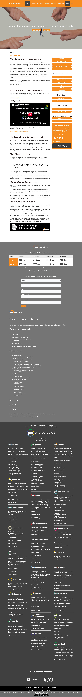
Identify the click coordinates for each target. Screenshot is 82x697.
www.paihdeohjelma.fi (35, 485)
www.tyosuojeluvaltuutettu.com (37, 483)
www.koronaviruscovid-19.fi (36, 588)
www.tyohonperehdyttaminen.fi (60, 485)
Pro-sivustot (47, 3)
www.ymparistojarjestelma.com (60, 514)
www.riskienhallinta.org (13, 517)
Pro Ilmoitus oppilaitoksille (61, 66)
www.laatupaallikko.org (58, 520)
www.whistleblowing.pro (13, 541)
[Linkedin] (14, 55)
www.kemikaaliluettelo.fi (36, 465)
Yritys (22, 289)
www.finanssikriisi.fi (35, 587)
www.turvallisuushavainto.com (60, 468)
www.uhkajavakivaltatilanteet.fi (60, 476)
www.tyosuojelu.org (35, 473)
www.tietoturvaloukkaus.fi (13, 468)
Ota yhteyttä (46, 30)
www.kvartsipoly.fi (34, 489)
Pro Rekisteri (33, 637)
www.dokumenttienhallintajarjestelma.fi (62, 585)
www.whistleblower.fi (12, 543)
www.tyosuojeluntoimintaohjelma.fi (38, 470)
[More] (19, 55)
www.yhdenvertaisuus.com (59, 483)
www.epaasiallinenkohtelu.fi (59, 480)
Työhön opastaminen (61, 120)
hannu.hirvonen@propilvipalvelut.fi (49, 426)
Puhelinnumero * (24, 300)
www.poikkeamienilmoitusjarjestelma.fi (30, 416)
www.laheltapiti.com (58, 470)
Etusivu (27, 3)
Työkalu (67, 3)
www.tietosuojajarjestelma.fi (14, 458)
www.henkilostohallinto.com (14, 499)
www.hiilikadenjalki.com (36, 562)
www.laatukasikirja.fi (58, 522)
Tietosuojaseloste (45, 695)
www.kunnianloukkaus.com (59, 474)
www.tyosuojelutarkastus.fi (36, 471)
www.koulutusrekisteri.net (36, 480)
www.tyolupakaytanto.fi (36, 534)
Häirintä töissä (62, 77)
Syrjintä (61, 85)
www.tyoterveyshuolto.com (36, 467)
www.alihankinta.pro (12, 574)
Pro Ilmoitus (33, 3)
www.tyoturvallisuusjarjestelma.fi (38, 458)
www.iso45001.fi (57, 516)
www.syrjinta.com (57, 477)
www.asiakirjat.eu (57, 579)
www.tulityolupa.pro (35, 517)
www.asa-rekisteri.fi (35, 488)
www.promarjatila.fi (58, 562)
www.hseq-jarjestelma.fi (13, 568)
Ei (39, 695)
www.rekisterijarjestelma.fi (36, 649)
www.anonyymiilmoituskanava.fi (14, 540)
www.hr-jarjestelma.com (13, 492)
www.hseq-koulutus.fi (35, 610)
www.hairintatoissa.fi (58, 465)
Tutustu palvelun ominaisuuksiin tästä (62, 146)
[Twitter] (12, 55)
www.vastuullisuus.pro (12, 546)
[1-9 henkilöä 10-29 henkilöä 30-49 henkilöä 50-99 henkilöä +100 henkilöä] (41, 280)
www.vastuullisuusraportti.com (14, 544)
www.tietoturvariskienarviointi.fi (14, 474)
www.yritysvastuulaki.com (59, 637)
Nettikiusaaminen (61, 63)
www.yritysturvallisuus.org (59, 610)
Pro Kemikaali (56, 647)
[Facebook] (11, 55)
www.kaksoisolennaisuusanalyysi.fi (61, 635)
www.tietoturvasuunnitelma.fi (14, 615)
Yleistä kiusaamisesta (61, 61)
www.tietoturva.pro (12, 464)
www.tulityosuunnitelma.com (37, 518)
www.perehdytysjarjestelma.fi (14, 589)
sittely (28, 131)
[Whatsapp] (16, 55)
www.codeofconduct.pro (13, 547)
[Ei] (80, 694)
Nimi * (22, 283)
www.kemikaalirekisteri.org (59, 659)
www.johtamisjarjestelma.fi (41, 440)
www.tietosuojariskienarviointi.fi (14, 473)
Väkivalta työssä (61, 98)
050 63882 (40, 426)
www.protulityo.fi (34, 511)
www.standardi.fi (57, 511)
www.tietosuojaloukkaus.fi (13, 467)
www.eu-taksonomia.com (59, 638)
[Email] (17, 55)
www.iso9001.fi (57, 513)
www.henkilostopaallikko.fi (13, 500)
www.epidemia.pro (35, 584)
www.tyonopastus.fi (35, 479)
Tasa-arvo (62, 87)
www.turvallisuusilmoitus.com (37, 482)
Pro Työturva (40, 3)
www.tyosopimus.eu (12, 498)
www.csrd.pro (56, 631)
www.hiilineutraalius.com (36, 555)
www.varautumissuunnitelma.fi (37, 582)
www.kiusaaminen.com (58, 471)
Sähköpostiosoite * (25, 294)
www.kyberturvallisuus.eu (13, 612)
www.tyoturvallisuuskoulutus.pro (37, 609)
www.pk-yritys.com (58, 588)
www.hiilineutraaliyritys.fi (36, 560)
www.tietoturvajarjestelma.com (60, 517)
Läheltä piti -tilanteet (61, 111)
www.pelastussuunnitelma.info (37, 464)
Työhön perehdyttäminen (61, 118)
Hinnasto (62, 69)
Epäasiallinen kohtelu (61, 82)
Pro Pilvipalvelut (61, 3)
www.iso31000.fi (57, 519)
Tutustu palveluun (36, 30)
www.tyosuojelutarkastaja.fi (36, 474)
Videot (72, 3)
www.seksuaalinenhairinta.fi (59, 467)
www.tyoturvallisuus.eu (35, 486)
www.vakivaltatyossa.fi (58, 479)
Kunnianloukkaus (14, 3)
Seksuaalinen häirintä (61, 79)
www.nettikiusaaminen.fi (59, 473)
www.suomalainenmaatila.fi (14, 635)
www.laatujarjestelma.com (59, 510)
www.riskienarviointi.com (36, 468)
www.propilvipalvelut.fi (41, 438)
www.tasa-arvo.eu (57, 482)
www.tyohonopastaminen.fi (59, 486)
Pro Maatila (10, 625)
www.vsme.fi (56, 634)
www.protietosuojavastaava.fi (14, 470)
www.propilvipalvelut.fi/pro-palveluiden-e (18, 131)
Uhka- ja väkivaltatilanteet (61, 100)
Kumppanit (53, 3)
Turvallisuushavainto (61, 108)
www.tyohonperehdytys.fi (36, 477)
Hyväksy (36, 695)
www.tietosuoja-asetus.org (13, 465)
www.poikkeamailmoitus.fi (13, 471)
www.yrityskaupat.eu (58, 586)
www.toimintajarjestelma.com (60, 523)
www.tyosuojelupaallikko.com (37, 476)
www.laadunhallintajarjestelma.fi (60, 504)
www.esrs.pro (56, 632)
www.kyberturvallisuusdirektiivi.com (15, 614)
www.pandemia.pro (35, 585)
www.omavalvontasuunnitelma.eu (60, 545)
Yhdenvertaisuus (61, 90)
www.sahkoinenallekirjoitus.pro (37, 628)
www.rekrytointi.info (12, 502)
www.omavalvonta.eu (58, 547)
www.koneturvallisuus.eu (13, 522)
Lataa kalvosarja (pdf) (14, 97)
